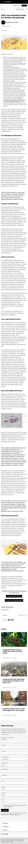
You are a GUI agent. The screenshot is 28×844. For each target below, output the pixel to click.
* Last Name (3, 745)
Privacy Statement (8, 806)
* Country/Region (4, 757)
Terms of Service (14, 814)
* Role (2, 799)
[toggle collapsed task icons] (23, 2)
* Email (2, 781)
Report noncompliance (10, 840)
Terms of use (17, 840)
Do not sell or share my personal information (12, 839)
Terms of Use (16, 805)
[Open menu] (2, 5)
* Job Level (3, 793)
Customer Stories (5, 609)
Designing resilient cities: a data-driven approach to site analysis (14, 709)
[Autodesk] (7, 1)
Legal (21, 840)
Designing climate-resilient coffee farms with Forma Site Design (12, 651)
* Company (3, 751)
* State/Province (4, 763)
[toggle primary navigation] (3, 2)
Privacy (2, 839)
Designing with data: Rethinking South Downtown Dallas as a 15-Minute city (13, 681)
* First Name (3, 739)
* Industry (3, 787)
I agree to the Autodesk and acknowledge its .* (14, 807)
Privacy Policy (4, 814)
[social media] (4, 834)
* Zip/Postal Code (4, 769)
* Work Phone (4, 775)
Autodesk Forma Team (12, 22)
